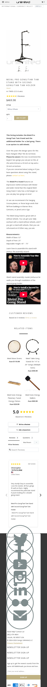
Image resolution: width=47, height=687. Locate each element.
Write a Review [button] (24, 424)
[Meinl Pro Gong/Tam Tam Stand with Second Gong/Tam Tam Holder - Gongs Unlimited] (23, 47)
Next (40, 494)
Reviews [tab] (12, 438)
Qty (8, 114)
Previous (6, 494)
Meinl (8, 88)
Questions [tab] (26, 438)
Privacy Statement (14, 643)
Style (8, 105)
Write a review (31, 317)
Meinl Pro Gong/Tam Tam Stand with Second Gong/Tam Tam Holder (22, 506)
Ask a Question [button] (24, 430)
